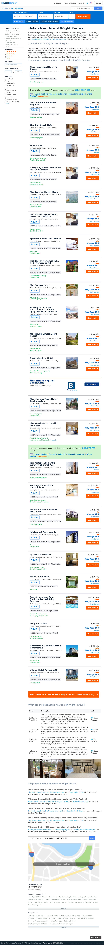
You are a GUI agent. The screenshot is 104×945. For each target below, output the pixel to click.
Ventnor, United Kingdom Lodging (55, 899)
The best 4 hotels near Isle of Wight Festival (13, 39)
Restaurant (10, 97)
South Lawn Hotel (39, 577)
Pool (8, 81)
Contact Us (4, 943)
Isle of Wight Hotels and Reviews (37, 897)
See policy (53, 440)
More (80, 3)
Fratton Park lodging (56, 921)
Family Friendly (11, 94)
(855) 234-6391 (58, 943)
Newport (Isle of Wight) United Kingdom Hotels (63, 897)
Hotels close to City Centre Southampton (61, 924)
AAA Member (19, 21)
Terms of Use (19, 943)
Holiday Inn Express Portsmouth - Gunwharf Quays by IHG (49, 829)
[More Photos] (72, 78)
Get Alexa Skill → (43, 96)
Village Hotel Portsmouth (43, 670)
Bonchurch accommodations (57, 902)
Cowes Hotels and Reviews (36, 899)
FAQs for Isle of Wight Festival (11, 45)
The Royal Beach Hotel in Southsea (43, 424)
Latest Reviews (94, 221)
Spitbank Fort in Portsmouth (45, 239)
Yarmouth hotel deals (92, 902)
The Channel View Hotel (56, 792)
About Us (12, 943)
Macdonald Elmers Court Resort (43, 335)
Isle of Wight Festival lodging (36, 915)
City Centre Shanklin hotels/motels (70, 915)
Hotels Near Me (35, 943)
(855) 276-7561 (82, 89)
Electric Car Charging (13, 101)
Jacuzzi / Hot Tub (12, 99)
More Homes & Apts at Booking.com (42, 382)
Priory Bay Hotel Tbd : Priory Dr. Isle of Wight (45, 169)
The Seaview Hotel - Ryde (44, 192)
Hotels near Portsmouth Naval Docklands (82, 918)
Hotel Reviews (95, 109)
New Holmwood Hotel (36, 811)
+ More (7, 103)
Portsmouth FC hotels (70, 921)
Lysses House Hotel (40, 554)
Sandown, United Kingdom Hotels (38, 902)
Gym (8, 88)
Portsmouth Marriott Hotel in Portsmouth (45, 647)
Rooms (71, 13)
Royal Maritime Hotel (41, 358)
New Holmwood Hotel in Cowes (43, 68)
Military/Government (50, 21)
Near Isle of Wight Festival (21, 13)
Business (67, 21)
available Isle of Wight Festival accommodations (48, 39)
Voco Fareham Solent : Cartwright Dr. (42, 486)
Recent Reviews (94, 268)
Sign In (98, 3)
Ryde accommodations (74, 899)
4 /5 (92, 718)
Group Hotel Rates (69, 3)
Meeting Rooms (11, 90)
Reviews (96, 152)
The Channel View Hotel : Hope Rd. (43, 104)
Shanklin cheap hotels (89, 899)
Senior (33, 21)
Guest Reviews (94, 74)
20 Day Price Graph (11, 36)
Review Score (95, 175)
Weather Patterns (10, 42)
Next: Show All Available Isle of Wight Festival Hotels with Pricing (62, 694)
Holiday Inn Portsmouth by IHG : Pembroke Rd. (44, 262)
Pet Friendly (10, 79)
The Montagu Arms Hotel (37, 792)
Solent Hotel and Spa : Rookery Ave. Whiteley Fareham (42, 599)
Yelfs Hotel (36, 145)
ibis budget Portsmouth (43, 532)
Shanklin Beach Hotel (41, 125)
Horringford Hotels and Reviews (88, 897)
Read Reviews (95, 132)
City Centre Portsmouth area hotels (38, 921)
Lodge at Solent (38, 623)
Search (98, 8)
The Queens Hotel (39, 285)
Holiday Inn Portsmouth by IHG (39, 801)
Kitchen (9, 92)
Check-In (40, 13)
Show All (63, 908)
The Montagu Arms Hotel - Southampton (44, 400)
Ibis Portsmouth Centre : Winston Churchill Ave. (43, 464)
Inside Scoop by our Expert (12, 31)
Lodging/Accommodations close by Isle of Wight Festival (13, 33)
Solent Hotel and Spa (80, 801)
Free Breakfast (11, 83)
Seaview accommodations (76, 902)
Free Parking (10, 85)
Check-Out (57, 13)
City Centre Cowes (52, 915)
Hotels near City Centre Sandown (37, 918)
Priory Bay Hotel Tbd (75, 792)
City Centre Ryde (87, 915)
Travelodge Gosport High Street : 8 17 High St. (43, 215)
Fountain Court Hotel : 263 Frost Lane (44, 511)
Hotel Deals (57, 3)
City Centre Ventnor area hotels (58, 918)
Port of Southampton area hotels (37, 924)
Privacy (27, 943)
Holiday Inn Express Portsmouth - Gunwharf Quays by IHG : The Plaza (43, 309)
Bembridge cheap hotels (35, 905)
